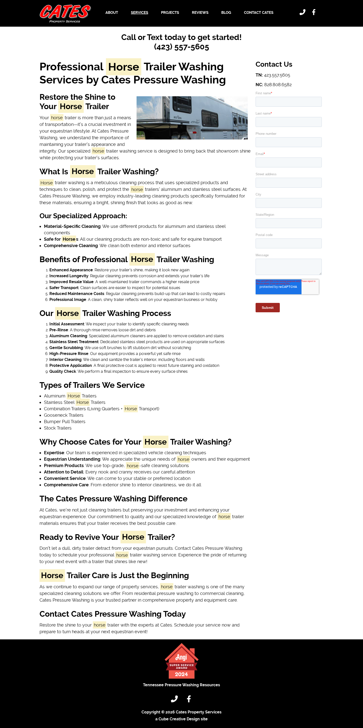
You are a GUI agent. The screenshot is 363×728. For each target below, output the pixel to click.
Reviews (200, 12)
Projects (170, 12)
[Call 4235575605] (303, 12)
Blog (226, 12)
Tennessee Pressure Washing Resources (181, 685)
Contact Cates (258, 12)
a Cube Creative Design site (181, 719)
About (111, 12)
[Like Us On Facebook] (314, 12)
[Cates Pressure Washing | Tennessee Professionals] (65, 13)
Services (139, 12)
